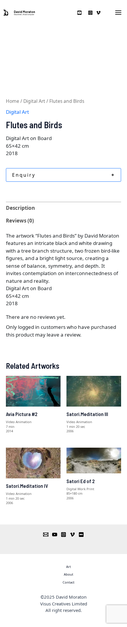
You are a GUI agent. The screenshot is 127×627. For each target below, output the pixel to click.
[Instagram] (63, 534)
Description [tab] (20, 207)
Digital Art (34, 101)
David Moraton (24, 11)
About (68, 574)
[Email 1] (45, 534)
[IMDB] (81, 534)
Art (68, 566)
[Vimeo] (72, 534)
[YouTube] (54, 534)
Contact (68, 582)
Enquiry (63, 175)
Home (12, 101)
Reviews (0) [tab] (20, 220)
